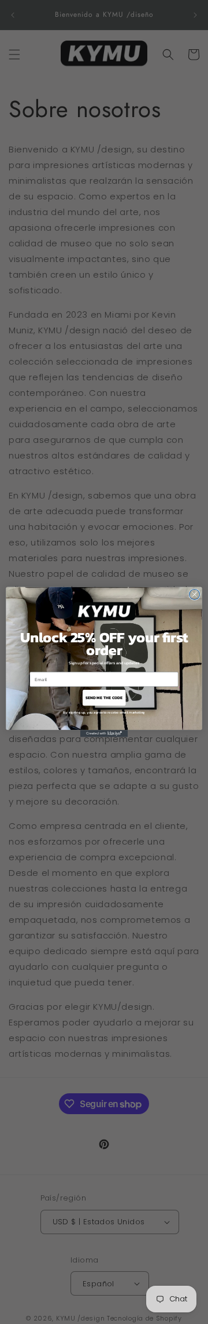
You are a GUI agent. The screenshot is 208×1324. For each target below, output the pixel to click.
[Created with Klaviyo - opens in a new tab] (104, 733)
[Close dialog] (195, 595)
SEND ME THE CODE (104, 697)
